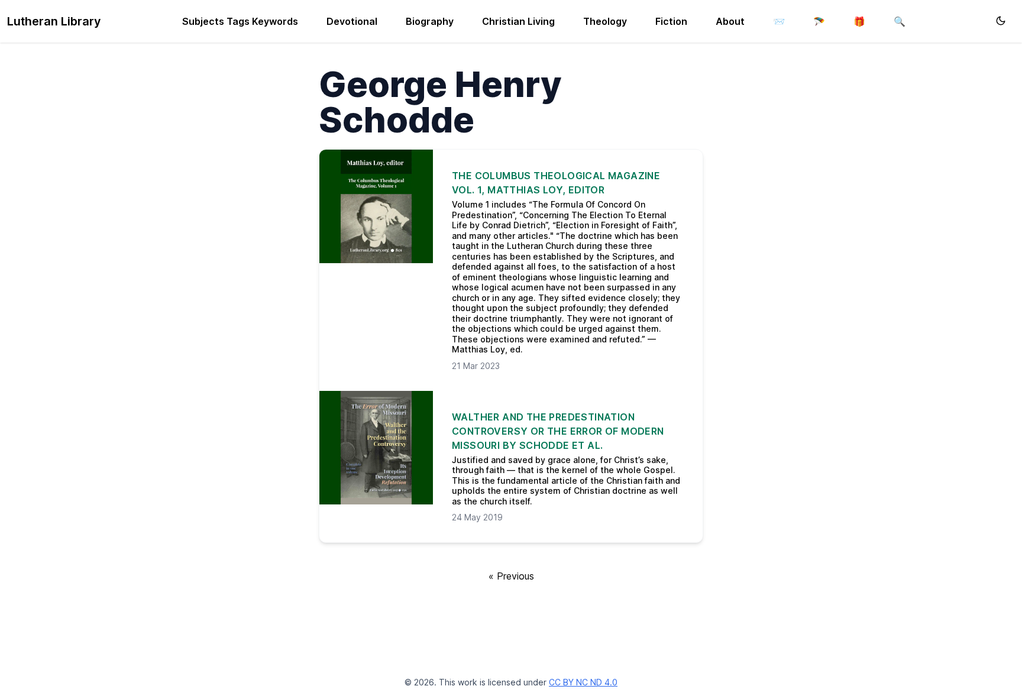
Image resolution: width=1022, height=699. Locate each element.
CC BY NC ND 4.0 (583, 682)
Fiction (671, 21)
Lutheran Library (54, 21)
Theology (605, 21)
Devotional (351, 21)
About (730, 21)
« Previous (511, 576)
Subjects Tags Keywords (240, 21)
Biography (430, 21)
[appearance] (1001, 20)
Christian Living (518, 21)
